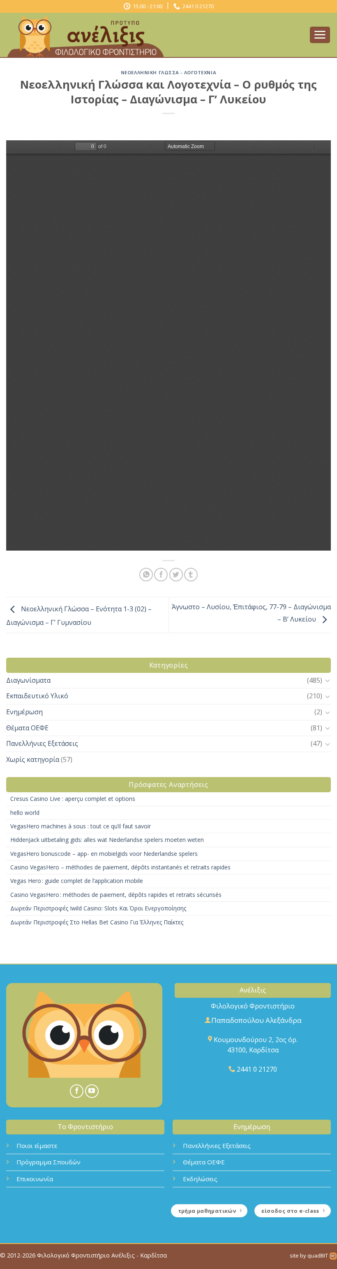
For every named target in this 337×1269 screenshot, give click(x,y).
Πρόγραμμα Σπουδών (48, 1162)
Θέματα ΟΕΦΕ (27, 727)
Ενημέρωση (24, 711)
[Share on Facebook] (161, 574)
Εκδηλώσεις (200, 1179)
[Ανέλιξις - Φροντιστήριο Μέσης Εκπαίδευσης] (88, 35)
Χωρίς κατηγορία (32, 759)
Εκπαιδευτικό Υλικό (37, 695)
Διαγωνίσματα (28, 680)
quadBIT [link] (318, 1255)
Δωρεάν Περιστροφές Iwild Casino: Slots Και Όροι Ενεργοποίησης (98, 908)
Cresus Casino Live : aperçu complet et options (72, 799)
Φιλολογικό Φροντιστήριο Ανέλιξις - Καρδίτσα (102, 1255)
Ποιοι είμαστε (36, 1145)
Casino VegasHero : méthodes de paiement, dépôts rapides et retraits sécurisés (116, 895)
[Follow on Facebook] (76, 1091)
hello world (24, 812)
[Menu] (320, 35)
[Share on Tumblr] (191, 574)
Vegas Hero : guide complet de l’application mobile (76, 881)
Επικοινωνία (34, 1179)
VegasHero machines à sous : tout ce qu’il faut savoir (80, 826)
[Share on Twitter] (176, 574)
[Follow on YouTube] (92, 1091)
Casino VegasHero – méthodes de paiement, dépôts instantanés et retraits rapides (120, 867)
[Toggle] (327, 680)
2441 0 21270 (197, 6)
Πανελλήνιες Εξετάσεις (42, 743)
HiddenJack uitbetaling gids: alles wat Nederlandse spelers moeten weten (107, 840)
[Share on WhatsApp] (146, 574)
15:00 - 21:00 (146, 6)
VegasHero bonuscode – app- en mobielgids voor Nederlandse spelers (104, 853)
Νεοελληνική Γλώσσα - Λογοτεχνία (168, 72)
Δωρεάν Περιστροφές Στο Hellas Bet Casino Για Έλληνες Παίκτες (96, 922)
